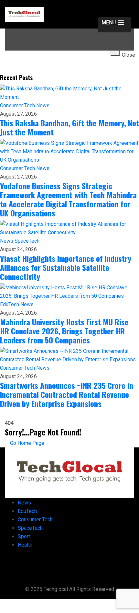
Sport (24, 536)
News (42, 105)
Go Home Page (26, 443)
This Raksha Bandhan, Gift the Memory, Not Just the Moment (69, 127)
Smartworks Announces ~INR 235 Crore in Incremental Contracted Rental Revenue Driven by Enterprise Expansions (66, 394)
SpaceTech (27, 241)
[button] (114, 24)
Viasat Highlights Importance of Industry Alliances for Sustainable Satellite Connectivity (65, 267)
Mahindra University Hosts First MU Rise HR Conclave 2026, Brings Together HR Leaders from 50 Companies (64, 331)
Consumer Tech (18, 105)
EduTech (10, 304)
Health (25, 545)
